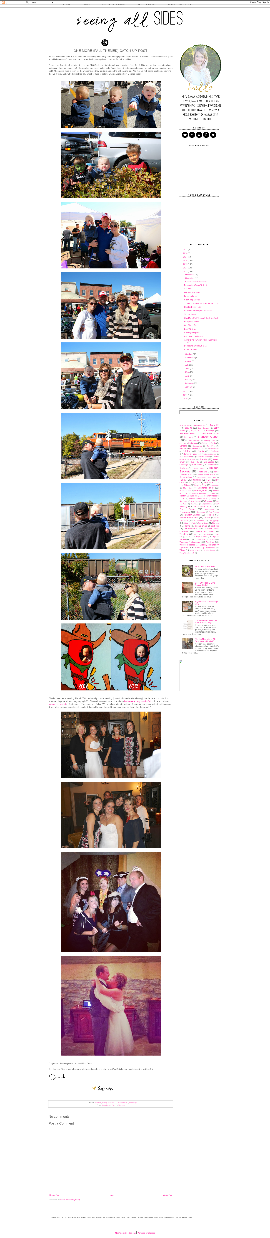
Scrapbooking (199, 520)
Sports (215, 523)
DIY (203, 448)
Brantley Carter (208, 436)
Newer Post (54, 1195)
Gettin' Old (194, 462)
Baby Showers (203, 428)
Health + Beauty (199, 468)
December (190, 275)
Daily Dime (211, 446)
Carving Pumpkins (192, 333)
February (189, 383)
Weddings (133, 1102)
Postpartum (209, 509)
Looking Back (200, 485)
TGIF (196, 534)
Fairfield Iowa (214, 448)
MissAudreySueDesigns (125, 1233)
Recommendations (189, 517)
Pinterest (121, 1105)
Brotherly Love (209, 441)
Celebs (182, 443)
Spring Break (201, 526)
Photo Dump (187, 509)
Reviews (207, 518)
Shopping (214, 520)
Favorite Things (190, 454)
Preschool (201, 512)
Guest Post (211, 465)
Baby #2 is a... (190, 329)
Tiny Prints (206, 534)
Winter (182, 550)
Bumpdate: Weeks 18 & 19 (195, 285)
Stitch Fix (215, 526)
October (188, 354)
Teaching (184, 534)
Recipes (210, 514)
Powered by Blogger (146, 1233)
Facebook (106, 1105)
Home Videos (186, 477)
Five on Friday (186, 457)
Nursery (208, 501)
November (190, 278)
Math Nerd (187, 488)
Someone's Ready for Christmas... (198, 311)
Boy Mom (188, 437)
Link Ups (208, 482)
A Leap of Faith (190, 349)
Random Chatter (192, 514)
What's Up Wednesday (205, 548)
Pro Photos (214, 512)
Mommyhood (200, 490)
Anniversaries (199, 425)
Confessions (197, 446)
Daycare (183, 448)
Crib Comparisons (192, 300)
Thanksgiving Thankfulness (196, 281)
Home (111, 1195)
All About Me (185, 425)
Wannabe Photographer (190, 542)
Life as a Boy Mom (192, 292)
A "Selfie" (188, 289)
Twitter (114, 1105)
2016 (185, 260)
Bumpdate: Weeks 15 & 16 (195, 346)
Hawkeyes (184, 468)
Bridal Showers (193, 441)
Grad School (197, 465)
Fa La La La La (190, 296)
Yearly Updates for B (187, 553)
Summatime (191, 528)
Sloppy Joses (190, 314)
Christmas (192, 443)
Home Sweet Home (206, 474)
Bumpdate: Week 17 (192, 322)
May (187, 372)
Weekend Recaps (187, 545)
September (190, 358)
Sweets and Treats (205, 531)
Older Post (167, 1195)
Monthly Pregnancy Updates (203, 493)
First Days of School (209, 454)
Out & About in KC (121, 1102)
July (187, 365)
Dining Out (193, 448)
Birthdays (210, 431)
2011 (185, 395)
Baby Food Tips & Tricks (205, 566)
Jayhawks (197, 480)
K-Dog (209, 480)
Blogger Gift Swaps (210, 433)
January (189, 387)
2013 (185, 271)
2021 (185, 249)
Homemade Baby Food (207, 477)
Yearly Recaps (210, 550)
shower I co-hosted (57, 704)
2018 (185, 253)
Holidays (202, 471)
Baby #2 (214, 425)
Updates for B (200, 539)
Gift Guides (209, 462)
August (188, 361)
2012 (185, 391)
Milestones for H (185, 491)
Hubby (183, 480)
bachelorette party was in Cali (137, 701)
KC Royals (193, 482)
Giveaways (184, 465)
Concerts (183, 446)
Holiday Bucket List (192, 307)
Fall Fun (98, 1102)
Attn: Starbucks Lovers (193, 336)
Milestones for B (206, 488)
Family (104, 1102)
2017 (185, 257)
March (188, 379)
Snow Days (203, 523)
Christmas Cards (208, 443)
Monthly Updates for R (198, 498)
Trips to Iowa (201, 537)
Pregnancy (185, 512)
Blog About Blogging (188, 433)
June (187, 369)
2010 (185, 399)
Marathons (214, 485)
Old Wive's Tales (191, 325)
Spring (187, 526)
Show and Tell (189, 523)
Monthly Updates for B (189, 496)
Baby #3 (188, 428)
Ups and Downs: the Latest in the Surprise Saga (206, 621)
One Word (194, 504)
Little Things (185, 485)
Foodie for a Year (203, 457)
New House (196, 501)
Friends (111, 1102)
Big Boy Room (196, 431)
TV (190, 539)
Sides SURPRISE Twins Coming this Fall (205, 584)
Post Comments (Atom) (70, 1200)
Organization (207, 504)
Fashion (215, 451)
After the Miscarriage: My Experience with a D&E (205, 640)
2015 (185, 264)
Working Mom (195, 550)
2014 (185, 268)
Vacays (211, 539)
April (187, 376)
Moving (213, 498)
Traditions (189, 537)
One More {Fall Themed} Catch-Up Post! (201, 318)
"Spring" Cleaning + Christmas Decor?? (201, 303)
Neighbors (183, 501)
